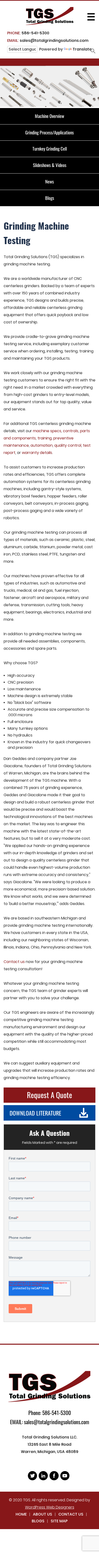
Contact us (14, 961)
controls (70, 431)
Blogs (49, 197)
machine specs (47, 431)
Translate (82, 49)
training (44, 438)
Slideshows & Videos (49, 164)
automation (42, 445)
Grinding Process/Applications (49, 132)
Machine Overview (49, 115)
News (49, 181)
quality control (67, 445)
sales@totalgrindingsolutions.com (47, 40)
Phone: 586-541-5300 (49, 1412)
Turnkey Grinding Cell (49, 148)
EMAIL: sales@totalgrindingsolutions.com (49, 1422)
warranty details (37, 452)
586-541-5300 (28, 33)
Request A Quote (49, 1094)
